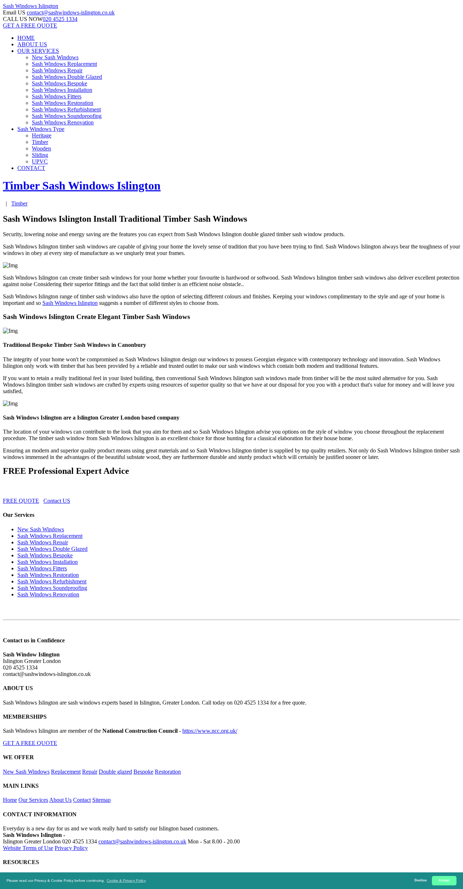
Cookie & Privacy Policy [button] (126, 880)
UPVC (40, 161)
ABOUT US (32, 44)
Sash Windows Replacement (64, 64)
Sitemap (101, 800)
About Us (60, 800)
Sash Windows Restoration (62, 103)
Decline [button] (421, 880)
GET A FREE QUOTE (30, 25)
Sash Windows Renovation (63, 122)
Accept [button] (444, 880)
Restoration (168, 772)
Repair (89, 772)
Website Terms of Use (28, 848)
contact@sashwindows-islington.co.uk (71, 12)
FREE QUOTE (21, 501)
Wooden (41, 148)
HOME (26, 38)
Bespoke (143, 772)
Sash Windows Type (40, 129)
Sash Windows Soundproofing (67, 116)
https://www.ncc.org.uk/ (209, 731)
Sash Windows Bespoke (59, 83)
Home (10, 800)
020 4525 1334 (60, 19)
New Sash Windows (55, 57)
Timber (40, 142)
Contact (82, 800)
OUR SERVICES (38, 51)
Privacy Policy (71, 848)
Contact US (56, 501)
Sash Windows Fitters (56, 96)
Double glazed (115, 772)
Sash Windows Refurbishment (66, 109)
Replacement (66, 772)
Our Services (33, 800)
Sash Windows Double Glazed (67, 77)
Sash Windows (30, 6)
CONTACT (31, 168)
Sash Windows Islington (70, 303)
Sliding (40, 155)
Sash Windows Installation (62, 90)
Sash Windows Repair (57, 70)
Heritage (41, 135)
